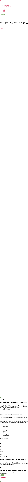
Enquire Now (2, 14)
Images (5, 12)
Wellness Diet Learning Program (7, 6)
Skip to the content (2, 0)
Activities (4, 10)
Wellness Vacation (6, 8)
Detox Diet (5, 7)
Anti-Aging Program (6, 5)
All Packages (5, 9)
